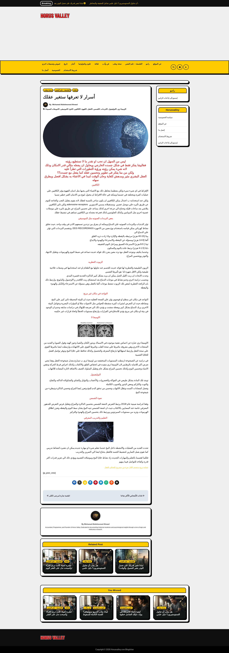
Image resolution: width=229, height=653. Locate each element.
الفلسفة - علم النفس (62, 90)
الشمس (96, 109)
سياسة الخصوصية (165, 117)
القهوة (84, 109)
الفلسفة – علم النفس (133, 64)
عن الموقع (157, 64)
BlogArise (129, 649)
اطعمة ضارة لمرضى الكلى (59, 496)
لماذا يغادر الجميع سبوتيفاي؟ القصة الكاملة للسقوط (95, 613)
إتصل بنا (161, 130)
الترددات (104, 109)
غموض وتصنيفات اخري (51, 64)
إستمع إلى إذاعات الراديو (168, 98)
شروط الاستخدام (70, 70)
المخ (70, 109)
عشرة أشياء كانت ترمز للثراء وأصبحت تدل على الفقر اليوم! (59, 566)
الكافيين (77, 109)
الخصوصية (56, 70)
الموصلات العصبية (52, 109)
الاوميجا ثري (122, 109)
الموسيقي (64, 109)
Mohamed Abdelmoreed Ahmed (65, 104)
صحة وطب (117, 64)
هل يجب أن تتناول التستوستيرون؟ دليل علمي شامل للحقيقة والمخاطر (94, 568)
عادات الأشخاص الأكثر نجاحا (132, 496)
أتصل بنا (45, 70)
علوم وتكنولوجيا (84, 64)
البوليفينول (112, 109)
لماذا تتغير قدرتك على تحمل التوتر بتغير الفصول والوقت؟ (131, 566)
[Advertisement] (114, 42)
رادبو (148, 64)
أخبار (73, 64)
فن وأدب (105, 64)
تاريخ (66, 64)
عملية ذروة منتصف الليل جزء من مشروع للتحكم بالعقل (126, 467)
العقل (90, 109)
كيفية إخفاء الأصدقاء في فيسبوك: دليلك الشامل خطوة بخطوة (133, 614)
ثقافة (97, 64)
